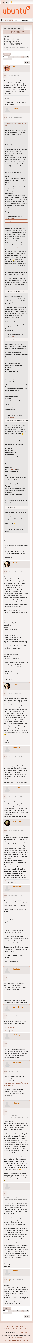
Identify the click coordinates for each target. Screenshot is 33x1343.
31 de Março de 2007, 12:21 (11, 1115)
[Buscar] (20, 20)
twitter (12, 1031)
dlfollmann (17, 886)
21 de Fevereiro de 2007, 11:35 (15, 978)
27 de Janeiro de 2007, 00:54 (15, 756)
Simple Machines (22, 1340)
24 (7, 59)
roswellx (16, 108)
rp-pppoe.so (12, 469)
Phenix (15, 562)
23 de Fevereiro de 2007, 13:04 (15, 1016)
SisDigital (16, 969)
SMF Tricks (24, 1332)
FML (14, 66)
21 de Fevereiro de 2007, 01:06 (15, 895)
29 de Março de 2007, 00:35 (15, 1071)
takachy (16, 1103)
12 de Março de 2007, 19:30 (15, 1043)
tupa (14, 1185)
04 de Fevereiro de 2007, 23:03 (15, 830)
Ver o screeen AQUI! (10, 1027)
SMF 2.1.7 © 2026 (11, 1340)
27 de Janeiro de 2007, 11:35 (15, 796)
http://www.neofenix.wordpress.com (15, 881)
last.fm (7, 1031)
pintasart (16, 747)
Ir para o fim (7, 54)
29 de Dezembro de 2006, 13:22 (16, 75)
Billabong (16, 1035)
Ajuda (5, 1329)
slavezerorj (17, 821)
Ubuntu (12, 1337)
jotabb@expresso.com (19, 247)
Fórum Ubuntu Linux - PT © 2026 (16, 1326)
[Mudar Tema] (11, 2)
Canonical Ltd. (20, 1337)
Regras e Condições (13, 1329)
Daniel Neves (18, 1007)
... (14, 56)
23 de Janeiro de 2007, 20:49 (15, 571)
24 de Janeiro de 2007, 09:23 (15, 693)
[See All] (5, 28)
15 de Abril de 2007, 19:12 (10, 1197)
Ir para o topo (7, 1308)
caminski (16, 787)
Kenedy (16, 1271)
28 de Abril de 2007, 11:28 (16, 1279)
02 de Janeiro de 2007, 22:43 (15, 117)
